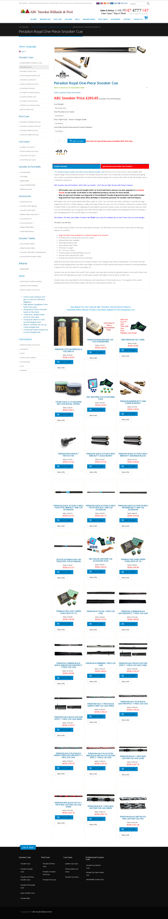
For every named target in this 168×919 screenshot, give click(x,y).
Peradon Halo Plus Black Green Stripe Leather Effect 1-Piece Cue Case (68, 755)
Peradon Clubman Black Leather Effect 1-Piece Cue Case (133, 612)
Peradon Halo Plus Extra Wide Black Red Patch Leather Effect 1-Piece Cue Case (100, 755)
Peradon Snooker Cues (27, 870)
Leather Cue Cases (27, 147)
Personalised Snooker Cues (30, 76)
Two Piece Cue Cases (28, 156)
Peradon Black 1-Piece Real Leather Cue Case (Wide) (101, 807)
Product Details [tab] (60, 166)
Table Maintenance (27, 231)
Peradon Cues (42, 27)
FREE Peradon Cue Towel (133, 339)
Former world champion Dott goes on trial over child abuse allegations (34, 299)
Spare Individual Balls (28, 185)
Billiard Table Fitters (27, 227)
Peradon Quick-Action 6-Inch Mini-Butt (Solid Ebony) (100, 454)
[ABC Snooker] (47, 9)
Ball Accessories (26, 189)
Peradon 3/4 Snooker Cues (28, 886)
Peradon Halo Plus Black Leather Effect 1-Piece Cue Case (133, 702)
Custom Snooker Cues (28, 97)
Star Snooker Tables (28, 244)
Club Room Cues (26, 202)
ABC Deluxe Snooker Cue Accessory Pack (100, 560)
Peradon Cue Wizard (28, 80)
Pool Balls (24, 177)
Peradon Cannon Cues (28, 71)
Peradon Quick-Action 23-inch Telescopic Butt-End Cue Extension (101, 507)
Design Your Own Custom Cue (95, 873)
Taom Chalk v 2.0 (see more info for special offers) (68, 403)
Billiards (23, 263)
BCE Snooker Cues (27, 109)
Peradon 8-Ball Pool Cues (29, 130)
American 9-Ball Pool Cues (30, 135)
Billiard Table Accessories (29, 214)
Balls (77, 19)
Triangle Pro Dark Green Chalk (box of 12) (133, 560)
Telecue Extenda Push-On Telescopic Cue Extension (68, 560)
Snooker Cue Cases (72, 877)
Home (34, 19)
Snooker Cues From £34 (29, 101)
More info (61, 368)
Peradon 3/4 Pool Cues (49, 865)
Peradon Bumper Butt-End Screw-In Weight (133, 402)
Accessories (115, 19)
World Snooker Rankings (29, 286)
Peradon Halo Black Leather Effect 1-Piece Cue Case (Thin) (133, 664)
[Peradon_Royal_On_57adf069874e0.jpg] (100, 50)
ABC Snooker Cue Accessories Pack (101, 398)
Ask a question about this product (68, 92)
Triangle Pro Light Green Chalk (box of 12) (68, 612)
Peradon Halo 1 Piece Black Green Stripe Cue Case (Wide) (100, 705)
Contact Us (138, 19)
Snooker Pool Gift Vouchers (30, 93)
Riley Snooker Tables (28, 248)
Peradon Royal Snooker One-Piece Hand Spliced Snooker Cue (80, 172)
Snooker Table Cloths (28, 210)
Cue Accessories (26, 223)
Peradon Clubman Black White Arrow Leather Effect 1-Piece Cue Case (68, 665)
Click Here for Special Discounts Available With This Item (109, 141)
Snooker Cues (45, 19)
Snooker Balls (25, 172)
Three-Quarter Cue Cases (71, 870)
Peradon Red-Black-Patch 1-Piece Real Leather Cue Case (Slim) (68, 804)
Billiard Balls (25, 181)
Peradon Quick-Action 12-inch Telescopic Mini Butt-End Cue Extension (68, 507)
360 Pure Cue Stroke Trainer (30, 105)
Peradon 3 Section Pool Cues (31, 126)
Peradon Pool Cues (49, 880)
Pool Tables (103, 19)
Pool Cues (58, 19)
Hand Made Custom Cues (95, 879)
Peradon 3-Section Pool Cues (49, 873)
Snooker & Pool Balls (30, 166)
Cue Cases (68, 19)
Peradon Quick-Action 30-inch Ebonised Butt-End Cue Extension (133, 507)
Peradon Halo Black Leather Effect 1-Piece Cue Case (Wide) (68, 718)
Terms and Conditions (28, 358)
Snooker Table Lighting (28, 206)
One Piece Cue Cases (28, 160)
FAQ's (23, 353)
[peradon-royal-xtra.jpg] (72, 68)
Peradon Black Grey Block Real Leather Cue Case (133, 817)
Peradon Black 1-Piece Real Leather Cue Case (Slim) (133, 757)
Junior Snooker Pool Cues (29, 84)
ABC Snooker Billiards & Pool (42, 912)
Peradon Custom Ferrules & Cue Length (68, 350)
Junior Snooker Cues (28, 893)
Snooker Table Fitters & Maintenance (33, 252)
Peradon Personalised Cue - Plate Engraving (100, 340)
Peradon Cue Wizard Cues (93, 866)
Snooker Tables (89, 19)
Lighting (126, 19)
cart (22, 366)
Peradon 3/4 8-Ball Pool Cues (31, 122)
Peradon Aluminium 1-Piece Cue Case (101, 664)
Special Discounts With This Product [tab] (117, 166)
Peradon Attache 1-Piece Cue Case (101, 612)
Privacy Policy (25, 362)
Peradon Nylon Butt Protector (68, 454)
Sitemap (24, 370)
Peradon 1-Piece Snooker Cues (60, 27)
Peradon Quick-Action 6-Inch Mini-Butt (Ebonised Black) (133, 454)
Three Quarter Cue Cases (29, 151)
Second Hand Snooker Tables (31, 257)
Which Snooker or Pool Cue (30, 290)
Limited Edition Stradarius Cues (31, 63)
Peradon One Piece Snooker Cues (27, 878)
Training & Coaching (27, 88)
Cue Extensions (26, 219)
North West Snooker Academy (31, 281)
